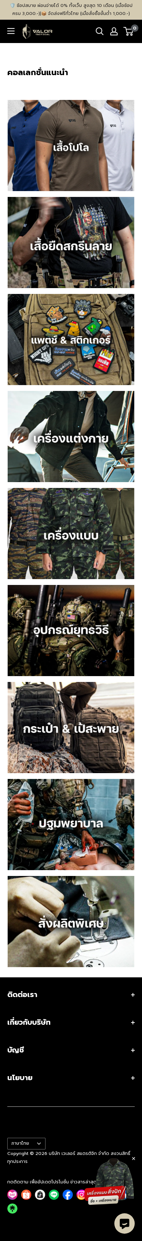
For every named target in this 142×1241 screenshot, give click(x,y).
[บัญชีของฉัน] (114, 31)
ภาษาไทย (20, 1143)
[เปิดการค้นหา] (100, 31)
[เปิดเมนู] (11, 31)
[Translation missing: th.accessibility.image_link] (71, 145)
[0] (128, 31)
